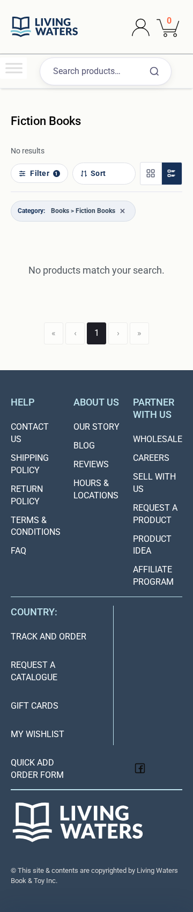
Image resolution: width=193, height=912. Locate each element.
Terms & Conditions (36, 526)
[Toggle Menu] (14, 68)
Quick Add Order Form (37, 768)
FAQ (18, 551)
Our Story (96, 427)
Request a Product (155, 514)
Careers (151, 458)
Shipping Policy (30, 464)
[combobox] (106, 71)
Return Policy (27, 495)
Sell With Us (154, 483)
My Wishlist (37, 734)
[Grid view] (150, 174)
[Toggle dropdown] (140, 27)
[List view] (171, 174)
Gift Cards (34, 706)
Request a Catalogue (34, 671)
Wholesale (157, 439)
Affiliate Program (153, 575)
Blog (84, 445)
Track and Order (48, 636)
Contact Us (30, 433)
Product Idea (152, 545)
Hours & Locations (95, 489)
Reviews (91, 464)
